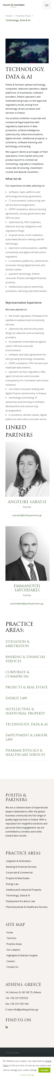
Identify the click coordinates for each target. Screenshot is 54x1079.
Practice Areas (23, 15)
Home (8, 15)
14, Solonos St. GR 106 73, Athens (23, 992)
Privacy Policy (12, 1052)
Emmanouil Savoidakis (27, 588)
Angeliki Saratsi (27, 502)
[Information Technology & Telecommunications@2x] (27, 51)
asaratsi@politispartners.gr (27, 515)
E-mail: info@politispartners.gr (21, 1009)
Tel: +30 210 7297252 (16, 998)
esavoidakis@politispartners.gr (27, 603)
